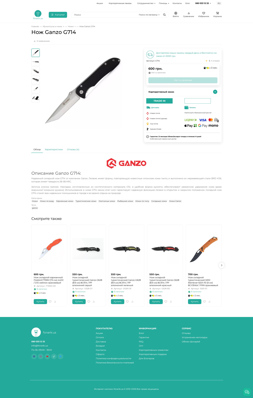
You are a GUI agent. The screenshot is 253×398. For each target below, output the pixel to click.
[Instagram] (40, 356)
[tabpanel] (126, 183)
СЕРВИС (186, 329)
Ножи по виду (47, 201)
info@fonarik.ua (39, 345)
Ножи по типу (142, 201)
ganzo (35, 208)
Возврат (100, 346)
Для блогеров (146, 358)
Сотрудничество (145, 3)
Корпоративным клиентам (153, 350)
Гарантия (144, 337)
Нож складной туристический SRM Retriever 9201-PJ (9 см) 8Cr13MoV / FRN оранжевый (203, 281)
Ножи (35, 201)
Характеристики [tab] (54, 149)
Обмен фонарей (191, 341)
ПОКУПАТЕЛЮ (104, 329)
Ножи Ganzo (175, 201)
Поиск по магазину (148, 15)
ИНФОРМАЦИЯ (147, 329)
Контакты (177, 3)
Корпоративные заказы (120, 3)
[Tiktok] (54, 356)
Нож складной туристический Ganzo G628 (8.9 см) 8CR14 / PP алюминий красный (164, 281)
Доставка (101, 341)
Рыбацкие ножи (125, 201)
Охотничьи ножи (107, 201)
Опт (141, 346)
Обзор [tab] (37, 149)
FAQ (141, 341)
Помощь (163, 3)
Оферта (100, 354)
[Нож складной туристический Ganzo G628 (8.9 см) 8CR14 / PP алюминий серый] (88, 248)
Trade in (160, 100)
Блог (187, 3)
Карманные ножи (64, 201)
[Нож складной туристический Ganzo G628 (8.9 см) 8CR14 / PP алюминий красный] (165, 248)
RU (219, 3)
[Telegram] (60, 356)
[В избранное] (50, 301)
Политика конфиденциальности (113, 358)
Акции (100, 3)
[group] (84, 95)
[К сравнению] (55, 301)
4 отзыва (215, 61)
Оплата (100, 337)
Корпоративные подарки (153, 354)
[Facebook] (34, 356)
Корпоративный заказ (161, 92)
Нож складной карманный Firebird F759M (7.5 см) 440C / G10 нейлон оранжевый (49, 280)
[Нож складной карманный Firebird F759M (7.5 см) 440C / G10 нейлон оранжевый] (49, 248)
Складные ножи (159, 201)
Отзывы (186, 333)
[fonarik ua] (38, 14)
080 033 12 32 (202, 3)
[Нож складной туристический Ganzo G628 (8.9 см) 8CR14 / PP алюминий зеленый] (126, 248)
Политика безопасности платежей (115, 362)
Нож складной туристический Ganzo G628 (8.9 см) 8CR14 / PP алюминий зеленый (126, 281)
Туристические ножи (86, 201)
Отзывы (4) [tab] (73, 149)
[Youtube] (47, 356)
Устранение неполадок (194, 337)
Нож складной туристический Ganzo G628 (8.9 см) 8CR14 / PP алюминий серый (87, 281)
